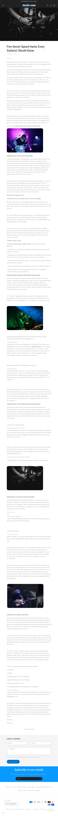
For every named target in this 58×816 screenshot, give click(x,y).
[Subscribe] (41, 778)
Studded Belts (31, 787)
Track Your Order (22, 790)
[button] (3, 5)
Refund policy (28, 809)
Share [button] (10, 58)
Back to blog (30, 729)
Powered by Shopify (20, 809)
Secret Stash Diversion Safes (43, 787)
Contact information (50, 810)
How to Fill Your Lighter (34, 790)
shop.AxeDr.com (11, 809)
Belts (14, 787)
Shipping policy (51, 809)
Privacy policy (35, 809)
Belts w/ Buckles (22, 787)
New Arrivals (9, 787)
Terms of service (43, 809)
